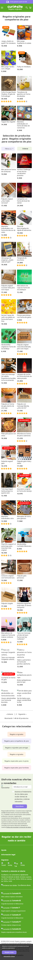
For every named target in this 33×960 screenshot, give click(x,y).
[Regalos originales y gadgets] (15, 6)
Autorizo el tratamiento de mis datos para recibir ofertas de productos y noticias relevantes (23, 797)
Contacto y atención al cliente (13, 871)
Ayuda (3, 850)
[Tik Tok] (16, 865)
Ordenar (25, 149)
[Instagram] (10, 864)
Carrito (30, 7)
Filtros (8, 149)
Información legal (8, 855)
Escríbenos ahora (24, 885)
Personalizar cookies (9, 956)
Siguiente (22, 714)
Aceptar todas (9, 952)
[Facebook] (4, 864)
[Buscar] (27, 8)
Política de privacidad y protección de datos (18, 827)
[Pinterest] (23, 864)
